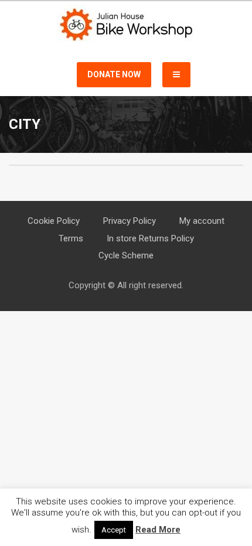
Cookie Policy (54, 221)
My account (201, 221)
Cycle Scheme (126, 255)
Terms (71, 238)
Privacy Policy (129, 221)
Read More (158, 529)
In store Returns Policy (150, 238)
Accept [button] (113, 529)
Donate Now (114, 74)
